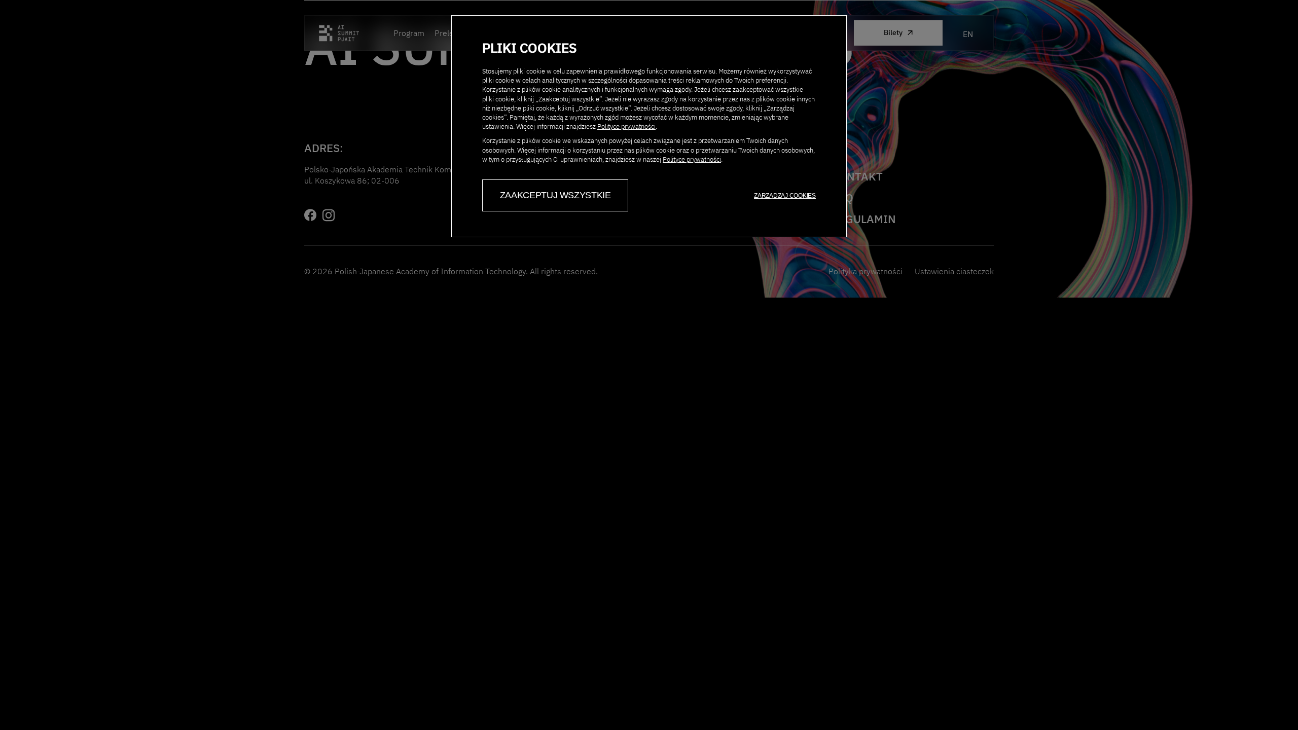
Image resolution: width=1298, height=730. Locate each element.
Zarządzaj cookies (785, 195)
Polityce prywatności (626, 126)
